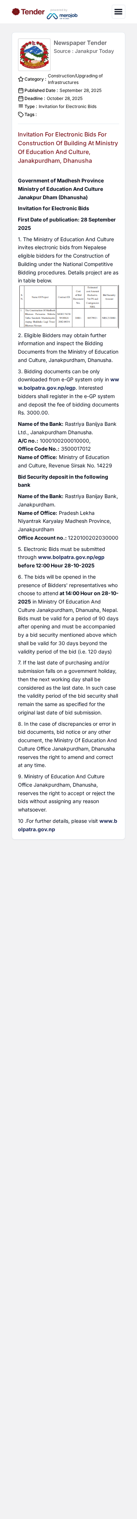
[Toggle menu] (118, 11)
